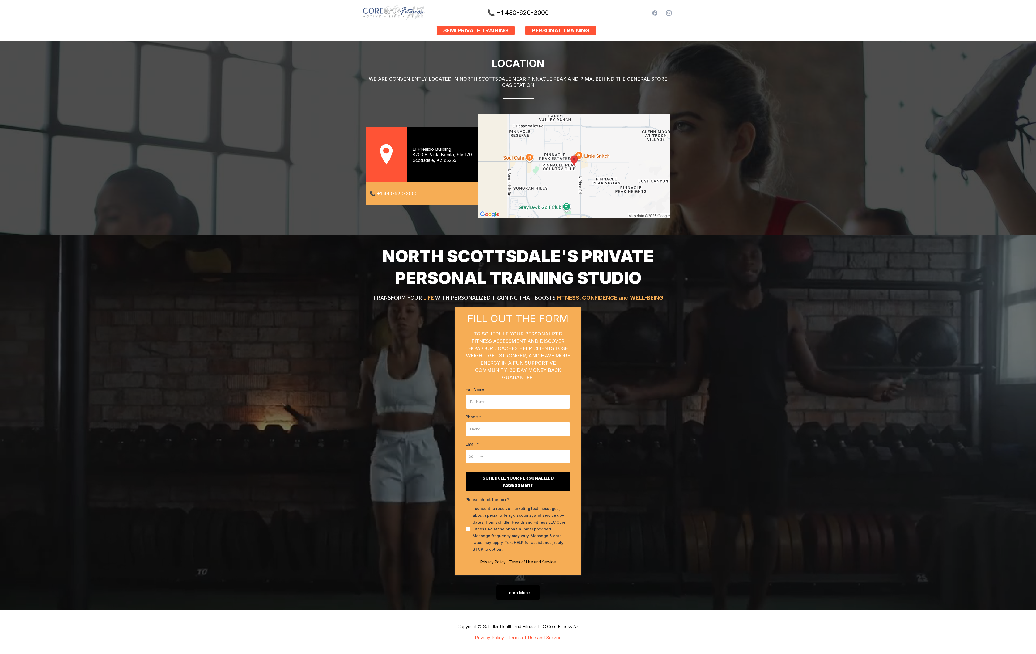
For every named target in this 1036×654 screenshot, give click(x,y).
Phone (473, 417)
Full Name (475, 389)
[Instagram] (669, 13)
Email (472, 444)
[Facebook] (655, 13)
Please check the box (487, 499)
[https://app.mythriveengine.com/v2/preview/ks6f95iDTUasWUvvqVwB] (413, 12)
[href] (574, 166)
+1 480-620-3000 (523, 12)
